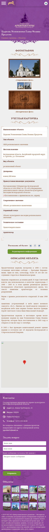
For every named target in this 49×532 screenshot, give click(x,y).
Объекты (22, 38)
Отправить (11, 473)
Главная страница (8, 38)
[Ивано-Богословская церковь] (33, 506)
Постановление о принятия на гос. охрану (22, 195)
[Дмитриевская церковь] (42, 506)
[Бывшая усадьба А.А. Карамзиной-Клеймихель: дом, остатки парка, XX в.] (7, 506)
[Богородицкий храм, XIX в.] (42, 498)
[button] (24, 362)
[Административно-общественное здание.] (7, 489)
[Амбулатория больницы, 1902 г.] (15, 489)
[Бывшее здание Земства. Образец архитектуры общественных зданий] (33, 489)
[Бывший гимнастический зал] (42, 489)
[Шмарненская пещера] (7, 498)
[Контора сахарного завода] (24, 506)
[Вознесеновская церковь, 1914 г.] (33, 498)
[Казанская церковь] (15, 506)
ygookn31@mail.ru (10, 430)
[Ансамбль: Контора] (24, 489)
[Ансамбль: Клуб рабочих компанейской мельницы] (15, 498)
